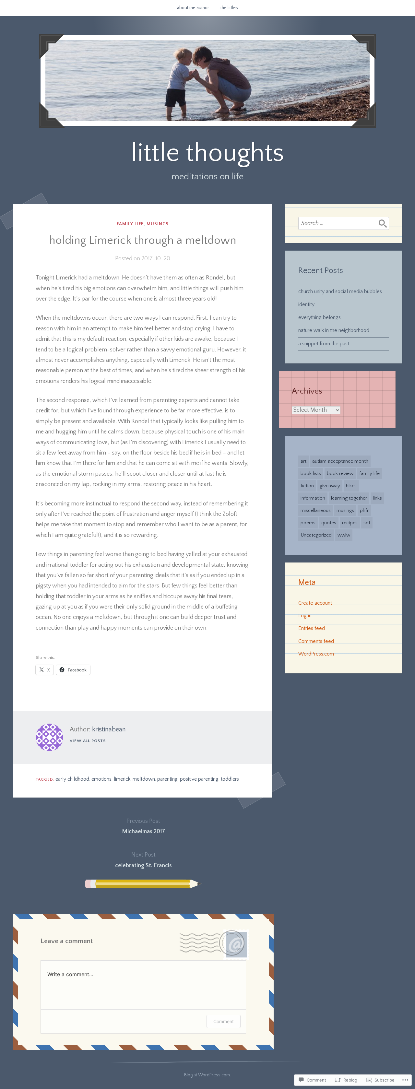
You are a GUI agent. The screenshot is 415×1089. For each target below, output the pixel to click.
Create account (315, 603)
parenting (167, 779)
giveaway (330, 486)
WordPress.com (316, 654)
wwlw (344, 535)
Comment (223, 1021)
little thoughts (207, 153)
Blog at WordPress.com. (207, 1075)
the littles (229, 7)
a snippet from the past (323, 344)
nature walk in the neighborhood (333, 330)
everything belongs (319, 317)
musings (158, 224)
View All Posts (88, 741)
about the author (193, 7)
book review (340, 473)
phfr (364, 510)
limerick (122, 779)
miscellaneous (316, 510)
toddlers (230, 779)
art (303, 461)
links (377, 498)
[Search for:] (343, 223)
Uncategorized (316, 535)
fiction (307, 486)
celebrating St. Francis (143, 860)
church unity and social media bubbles (340, 291)
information (313, 498)
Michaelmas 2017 (143, 826)
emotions (101, 779)
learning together (349, 498)
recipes (350, 523)
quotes (328, 523)
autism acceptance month (340, 461)
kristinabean (109, 729)
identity (306, 304)
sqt (366, 523)
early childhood (72, 779)
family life (130, 224)
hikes (351, 486)
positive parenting (199, 779)
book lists (311, 473)
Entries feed (311, 628)
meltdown (144, 779)
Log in (305, 616)
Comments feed (316, 641)
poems (308, 523)
